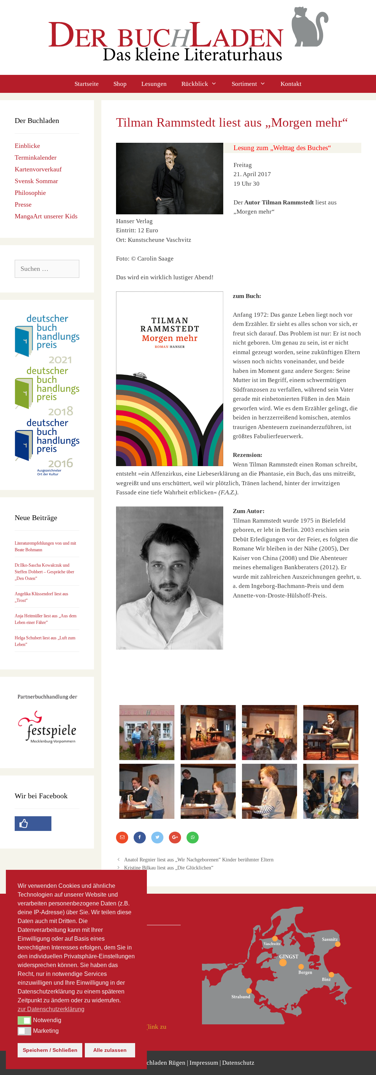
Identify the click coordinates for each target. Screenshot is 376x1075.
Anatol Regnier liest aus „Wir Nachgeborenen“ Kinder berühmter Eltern (199, 859)
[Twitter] (157, 837)
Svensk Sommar (36, 181)
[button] (24, 1020)
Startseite (87, 83)
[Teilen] (193, 837)
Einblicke (27, 145)
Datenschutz (238, 1062)
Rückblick (194, 83)
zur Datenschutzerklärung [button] (51, 1009)
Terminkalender (36, 157)
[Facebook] (140, 837)
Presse (23, 204)
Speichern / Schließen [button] (50, 1050)
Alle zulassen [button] (110, 1050)
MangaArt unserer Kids (46, 216)
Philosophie (30, 192)
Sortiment (244, 83)
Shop (120, 83)
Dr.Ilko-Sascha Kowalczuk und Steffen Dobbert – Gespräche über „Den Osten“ (44, 572)
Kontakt (291, 83)
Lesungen (154, 83)
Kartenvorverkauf (38, 169)
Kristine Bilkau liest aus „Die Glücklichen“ (168, 868)
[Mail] (122, 837)
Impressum (203, 1062)
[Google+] (175, 837)
